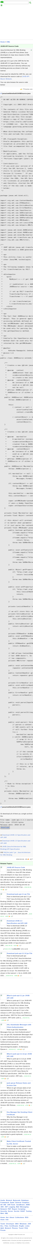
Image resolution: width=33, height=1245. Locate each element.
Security (3, 1211)
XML (8, 42)
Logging (12, 1207)
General (18, 1202)
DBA (17, 1224)
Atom (2, 1219)
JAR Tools (11, 1204)
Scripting (21, 1209)
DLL (2, 1226)
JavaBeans (20, 1204)
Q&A (2, 1228)
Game (12, 1202)
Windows (23, 1224)
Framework (4, 1202)
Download (5, 827)
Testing (29, 1211)
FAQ (26, 1228)
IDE (4, 1204)
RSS (26, 1217)
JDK (2, 1207)
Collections (19, 1217)
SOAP (22, 1211)
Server (10, 1211)
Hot (7, 1217)
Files (6, 1226)
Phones (15, 1228)
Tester (2, 1224)
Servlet (16, 1211)
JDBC (28, 1204)
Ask (7, 1219)
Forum (3, 1230)
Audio (2, 1200)
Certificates (13, 1226)
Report (14, 1209)
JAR (29, 1224)
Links (27, 1226)
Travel (21, 1228)
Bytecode (16, 1200)
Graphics (25, 1202)
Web (2, 1213)
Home (2, 42)
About (12, 1217)
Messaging (24, 1207)
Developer (10, 1224)
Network (3, 1209)
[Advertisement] (16, 23)
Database (25, 1200)
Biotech (9, 1200)
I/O (1, 1204)
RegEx (21, 1226)
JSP (6, 1207)
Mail (17, 1207)
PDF (9, 1209)
